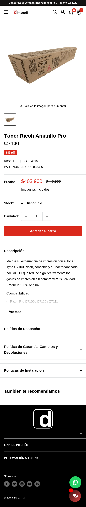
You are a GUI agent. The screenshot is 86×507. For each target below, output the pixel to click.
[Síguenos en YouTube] (29, 484)
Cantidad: (11, 216)
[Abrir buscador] (55, 12)
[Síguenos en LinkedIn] (37, 484)
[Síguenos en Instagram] (22, 484)
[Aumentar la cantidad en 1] (47, 216)
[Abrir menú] (6, 12)
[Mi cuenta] (63, 12)
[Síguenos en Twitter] (14, 484)
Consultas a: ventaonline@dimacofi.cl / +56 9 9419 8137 (43, 2)
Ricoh (9, 161)
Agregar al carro (43, 231)
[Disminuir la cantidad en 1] (25, 216)
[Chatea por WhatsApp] (75, 482)
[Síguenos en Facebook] (7, 484)
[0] (70, 12)
